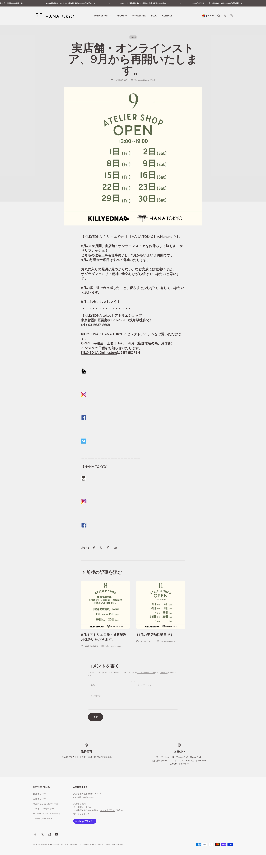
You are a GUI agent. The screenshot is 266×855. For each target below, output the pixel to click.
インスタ (88, 348)
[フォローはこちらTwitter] (42, 834)
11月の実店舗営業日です (154, 635)
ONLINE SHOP (101, 15)
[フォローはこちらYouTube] (56, 834)
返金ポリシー (39, 798)
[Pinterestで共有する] (108, 547)
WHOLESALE (139, 15)
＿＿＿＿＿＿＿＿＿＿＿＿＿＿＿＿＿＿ (110, 457)
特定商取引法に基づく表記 (45, 803)
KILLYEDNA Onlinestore (99, 352)
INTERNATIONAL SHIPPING (46, 813)
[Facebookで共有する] (94, 547)
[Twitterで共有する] (101, 547)
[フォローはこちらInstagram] (49, 834)
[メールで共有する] (115, 547)
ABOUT (120, 15)
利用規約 (163, 672)
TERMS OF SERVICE (43, 818)
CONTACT (167, 15)
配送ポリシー (39, 793)
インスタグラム (107, 810)
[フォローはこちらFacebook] (35, 834)
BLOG (154, 15)
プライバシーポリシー (146, 672)
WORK (133, 37)
